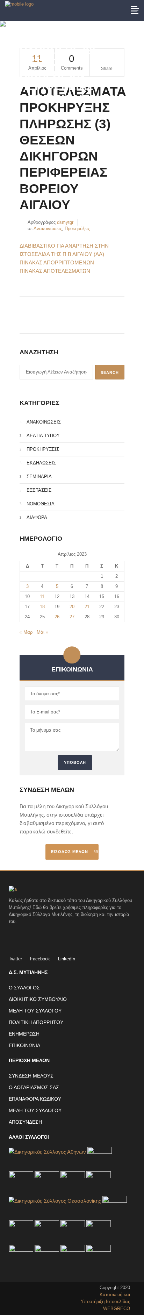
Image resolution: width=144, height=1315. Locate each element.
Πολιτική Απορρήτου (36, 1022)
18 (42, 606)
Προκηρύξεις (77, 228)
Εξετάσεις (39, 490)
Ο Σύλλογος (24, 987)
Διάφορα (37, 517)
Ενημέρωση (24, 1034)
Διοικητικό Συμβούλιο (38, 999)
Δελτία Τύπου (43, 435)
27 (72, 616)
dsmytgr (65, 222)
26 (57, 616)
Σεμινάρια (39, 476)
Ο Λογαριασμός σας (34, 1087)
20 (72, 606)
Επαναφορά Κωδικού (35, 1099)
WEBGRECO (116, 1308)
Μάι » (42, 632)
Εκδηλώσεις (41, 462)
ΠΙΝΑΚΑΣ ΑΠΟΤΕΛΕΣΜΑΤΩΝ (55, 271)
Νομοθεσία (41, 503)
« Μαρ (26, 632)
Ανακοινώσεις (48, 228)
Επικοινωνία (24, 1045)
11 (42, 596)
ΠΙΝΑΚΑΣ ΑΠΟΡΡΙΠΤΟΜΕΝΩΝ (57, 262)
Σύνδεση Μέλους (31, 1076)
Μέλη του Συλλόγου (35, 1011)
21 (87, 606)
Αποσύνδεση (25, 1122)
